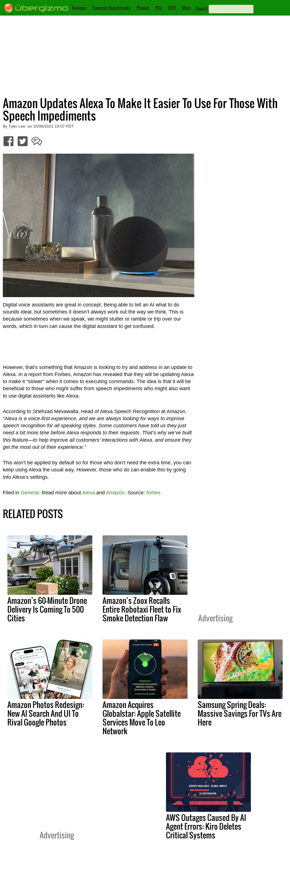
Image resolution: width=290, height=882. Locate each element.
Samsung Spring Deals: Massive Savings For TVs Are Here (240, 713)
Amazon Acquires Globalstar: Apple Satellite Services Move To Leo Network (142, 718)
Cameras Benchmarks (111, 8)
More (186, 8)
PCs (158, 8)
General (30, 492)
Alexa (88, 492)
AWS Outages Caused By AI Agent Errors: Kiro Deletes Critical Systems (206, 826)
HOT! (172, 8)
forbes (153, 492)
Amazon (115, 492)
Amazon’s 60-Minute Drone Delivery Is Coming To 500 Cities (47, 609)
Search (201, 8)
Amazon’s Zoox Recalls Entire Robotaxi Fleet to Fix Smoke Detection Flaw (142, 609)
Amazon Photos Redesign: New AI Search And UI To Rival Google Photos (45, 713)
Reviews (79, 8)
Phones (143, 8)
